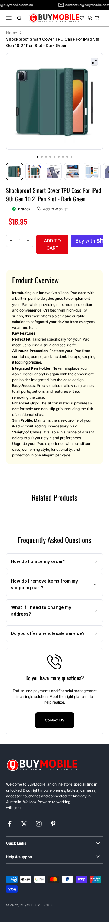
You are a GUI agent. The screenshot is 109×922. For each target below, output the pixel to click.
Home (11, 32)
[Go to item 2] (33, 171)
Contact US (54, 720)
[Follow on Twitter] (24, 823)
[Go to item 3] (53, 171)
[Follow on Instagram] (38, 823)
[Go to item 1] (14, 171)
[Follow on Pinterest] (53, 823)
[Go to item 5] (92, 171)
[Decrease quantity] (11, 241)
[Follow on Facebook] (9, 823)
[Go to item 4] (72, 171)
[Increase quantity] (28, 241)
